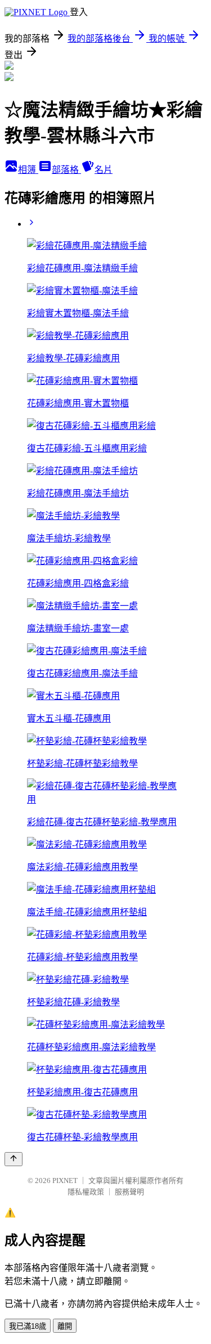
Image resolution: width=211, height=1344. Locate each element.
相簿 (28, 169)
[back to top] (14, 1159)
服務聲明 (129, 1192)
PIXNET (65, 1180)
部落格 (66, 169)
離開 (64, 1326)
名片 (104, 169)
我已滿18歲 (27, 1326)
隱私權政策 (86, 1192)
